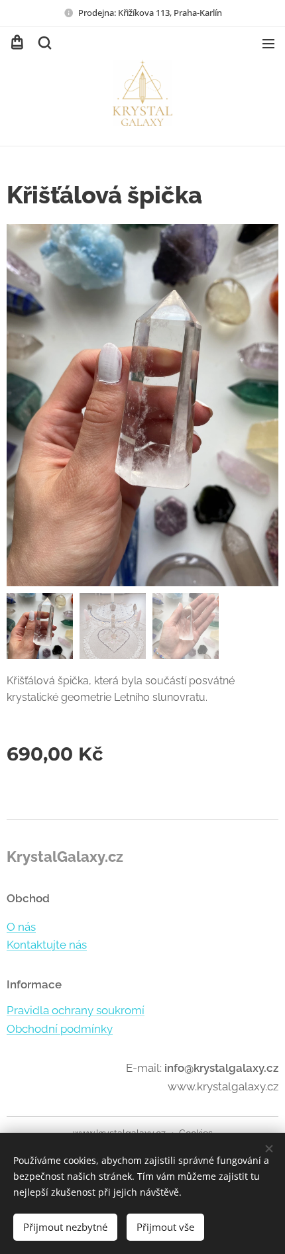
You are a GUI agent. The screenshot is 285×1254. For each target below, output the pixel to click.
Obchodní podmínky (60, 1028)
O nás (21, 926)
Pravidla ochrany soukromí (75, 1010)
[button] (43, 43)
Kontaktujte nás (47, 944)
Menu (268, 43)
